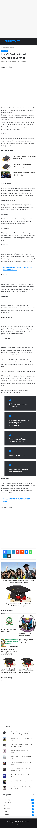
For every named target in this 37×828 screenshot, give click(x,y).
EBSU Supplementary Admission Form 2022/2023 (26, 641)
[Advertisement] (18, 19)
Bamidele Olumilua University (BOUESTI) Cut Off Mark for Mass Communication (9, 652)
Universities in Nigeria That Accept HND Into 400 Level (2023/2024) (8, 670)
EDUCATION (7, 800)
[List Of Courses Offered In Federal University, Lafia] (6, 174)
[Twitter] (9, 552)
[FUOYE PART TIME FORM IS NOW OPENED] (9, 621)
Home (4, 47)
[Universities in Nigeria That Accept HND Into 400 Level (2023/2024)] (9, 662)
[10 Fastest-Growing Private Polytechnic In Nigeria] (6, 166)
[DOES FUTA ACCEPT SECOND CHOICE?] (27, 623)
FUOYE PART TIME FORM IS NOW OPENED (9, 630)
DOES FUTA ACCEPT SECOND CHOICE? (25, 634)
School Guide (7, 803)
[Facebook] (5, 552)
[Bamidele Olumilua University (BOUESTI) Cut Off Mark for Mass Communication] (9, 643)
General (6, 806)
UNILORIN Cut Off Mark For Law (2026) (22, 781)
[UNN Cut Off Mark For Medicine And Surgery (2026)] (6, 158)
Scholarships (7, 814)
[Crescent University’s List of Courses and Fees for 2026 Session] (27, 662)
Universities (10, 47)
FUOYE (6, 811)
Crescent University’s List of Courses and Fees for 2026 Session (27, 670)
